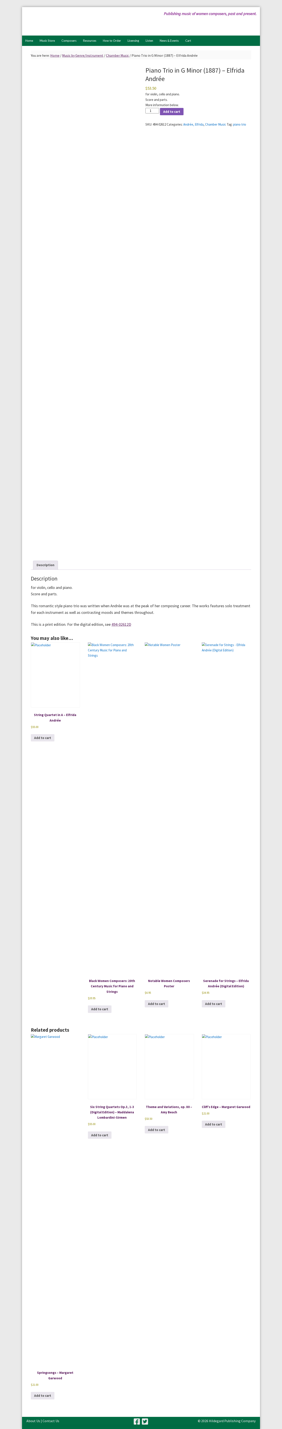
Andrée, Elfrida (193, 124)
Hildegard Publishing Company (69, 21)
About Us (33, 1421)
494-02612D (121, 624)
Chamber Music (117, 55)
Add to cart (171, 111)
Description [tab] (45, 565)
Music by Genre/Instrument (82, 55)
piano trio (239, 124)
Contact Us (51, 1421)
